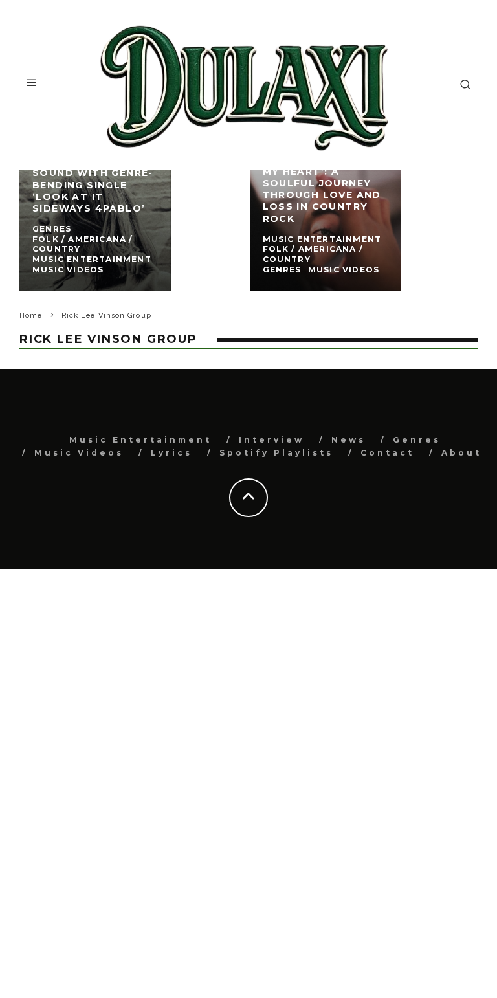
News (348, 440)
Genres (417, 440)
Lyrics (171, 453)
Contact (387, 453)
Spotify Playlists (276, 453)
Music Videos (79, 453)
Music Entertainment (140, 440)
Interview (271, 440)
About (461, 453)
